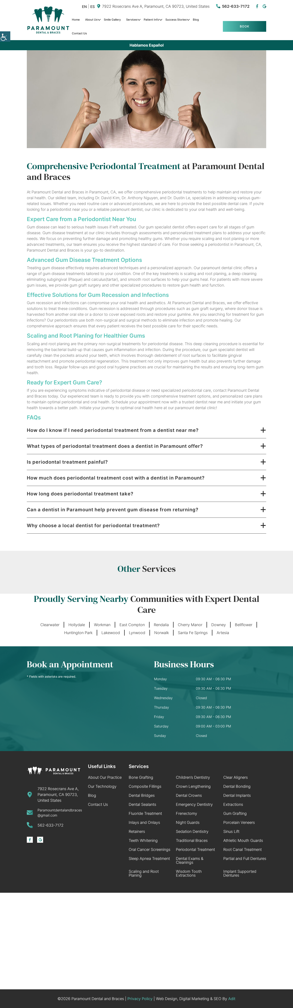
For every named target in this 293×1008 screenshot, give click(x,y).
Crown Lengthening (193, 786)
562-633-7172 (235, 6)
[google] (264, 6)
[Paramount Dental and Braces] (48, 20)
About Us (91, 19)
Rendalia (161, 624)
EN (84, 7)
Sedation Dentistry (192, 831)
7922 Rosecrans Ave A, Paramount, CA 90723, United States (156, 6)
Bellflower (243, 624)
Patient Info (151, 19)
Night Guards (187, 822)
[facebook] (257, 6)
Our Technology (102, 786)
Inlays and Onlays (144, 822)
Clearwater (49, 624)
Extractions (233, 804)
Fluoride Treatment (145, 813)
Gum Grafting (235, 813)
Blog (196, 19)
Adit (232, 998)
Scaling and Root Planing (144, 873)
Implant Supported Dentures (239, 873)
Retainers (137, 831)
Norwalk (161, 632)
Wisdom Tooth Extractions (189, 873)
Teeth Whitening (143, 840)
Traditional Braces (192, 840)
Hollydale (76, 624)
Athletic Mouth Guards (243, 840)
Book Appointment (245, 28)
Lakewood (110, 632)
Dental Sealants (142, 804)
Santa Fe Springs (193, 632)
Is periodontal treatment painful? (67, 462)
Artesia (223, 632)
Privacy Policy (140, 998)
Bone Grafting (141, 777)
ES (92, 7)
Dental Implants (237, 795)
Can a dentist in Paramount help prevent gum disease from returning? (112, 509)
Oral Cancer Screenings (149, 849)
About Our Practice (105, 777)
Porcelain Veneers (239, 822)
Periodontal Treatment (195, 849)
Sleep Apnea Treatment (149, 858)
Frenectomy (186, 813)
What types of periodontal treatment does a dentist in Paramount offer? (115, 446)
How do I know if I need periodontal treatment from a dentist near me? (113, 430)
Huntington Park (78, 632)
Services (131, 19)
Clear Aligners (235, 777)
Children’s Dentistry (193, 777)
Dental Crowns (189, 795)
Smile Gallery (112, 19)
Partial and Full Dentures (244, 858)
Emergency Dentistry (194, 804)
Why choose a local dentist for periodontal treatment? (93, 525)
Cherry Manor (190, 624)
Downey (218, 624)
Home (76, 19)
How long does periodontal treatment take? (80, 493)
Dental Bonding (237, 786)
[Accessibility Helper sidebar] (5, 36)
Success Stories (176, 19)
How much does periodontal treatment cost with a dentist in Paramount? (116, 478)
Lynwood (137, 632)
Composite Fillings (145, 786)
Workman (102, 624)
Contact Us (79, 33)
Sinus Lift (231, 831)
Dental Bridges (142, 795)
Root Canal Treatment (242, 849)
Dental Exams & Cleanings (189, 860)
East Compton (132, 624)
